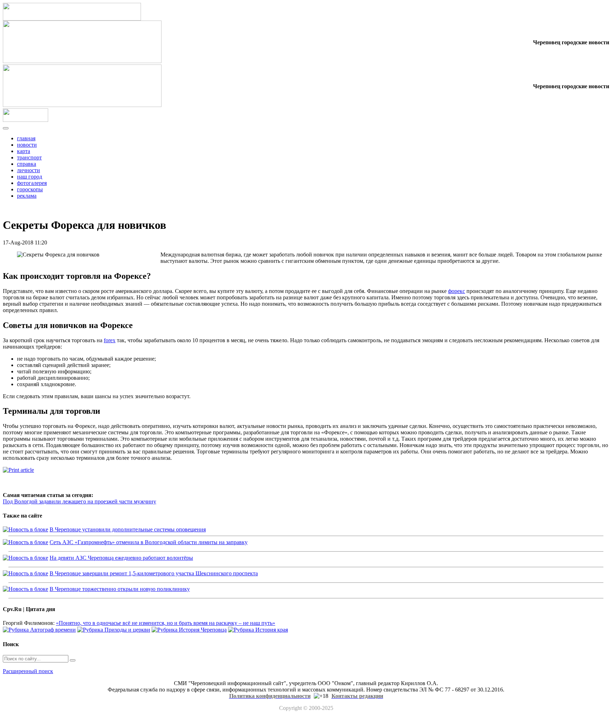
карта (23, 151)
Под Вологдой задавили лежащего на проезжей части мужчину (79, 501)
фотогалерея (32, 183)
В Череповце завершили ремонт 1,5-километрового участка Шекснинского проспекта (154, 573)
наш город (29, 177)
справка (26, 164)
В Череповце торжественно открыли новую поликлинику (120, 589)
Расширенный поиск (28, 671)
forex (109, 340)
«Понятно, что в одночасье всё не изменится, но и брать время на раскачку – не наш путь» (165, 623)
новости (27, 145)
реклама (26, 196)
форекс (456, 291)
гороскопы (30, 189)
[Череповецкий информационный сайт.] (25, 120)
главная (26, 138)
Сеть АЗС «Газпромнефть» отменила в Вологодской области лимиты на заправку (149, 542)
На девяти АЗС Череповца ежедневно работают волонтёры (121, 558)
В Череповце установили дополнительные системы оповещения (128, 529)
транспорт (29, 157)
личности (28, 170)
